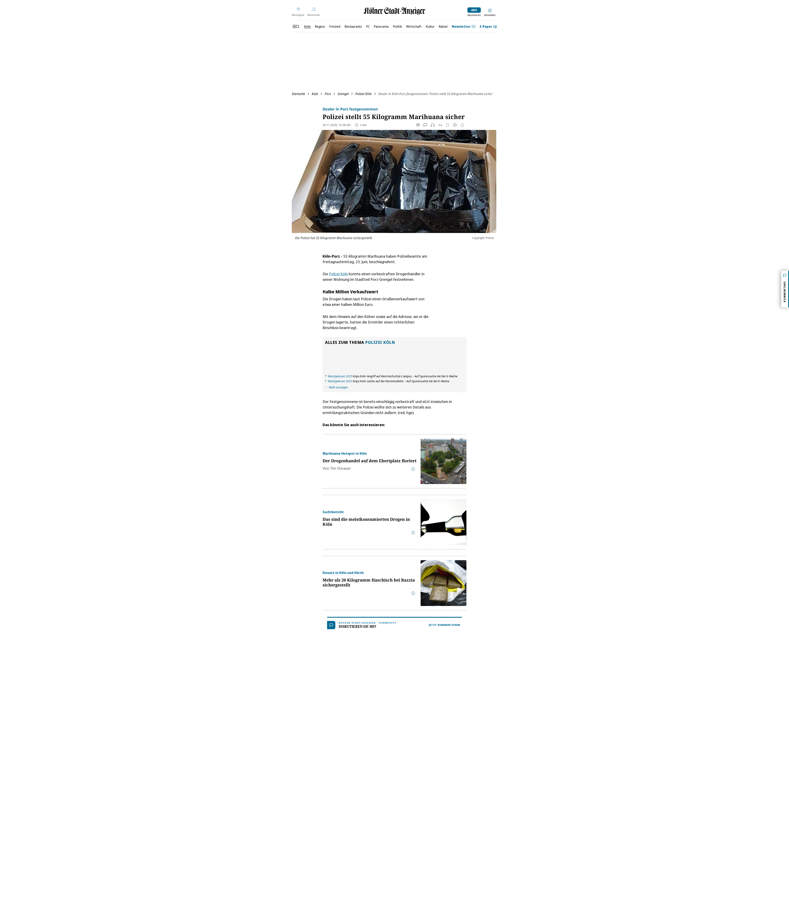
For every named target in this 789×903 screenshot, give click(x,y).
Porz (328, 94)
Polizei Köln (363, 94)
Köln (315, 94)
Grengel (343, 94)
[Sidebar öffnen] (296, 26)
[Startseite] (394, 11)
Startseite (298, 94)
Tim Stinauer (340, 468)
